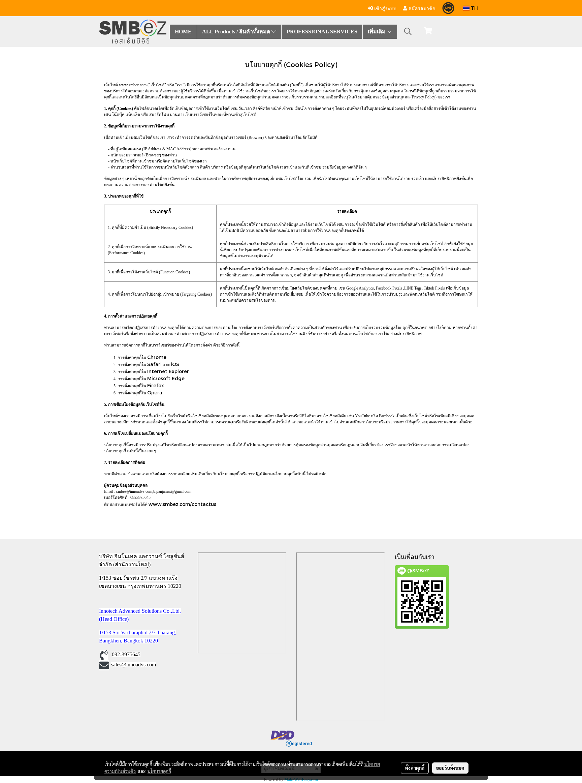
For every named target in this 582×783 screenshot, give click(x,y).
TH (474, 8)
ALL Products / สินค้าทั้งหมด (236, 31)
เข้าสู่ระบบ (384, 7)
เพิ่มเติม (377, 31)
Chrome (156, 357)
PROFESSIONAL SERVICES (322, 31)
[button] (407, 31)
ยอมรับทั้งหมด (450, 768)
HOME (183, 31)
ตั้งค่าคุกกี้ (414, 768)
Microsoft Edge (166, 378)
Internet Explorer (168, 371)
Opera (154, 392)
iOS (175, 364)
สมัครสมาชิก (421, 7)
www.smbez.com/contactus (182, 504)
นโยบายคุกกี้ (159, 771)
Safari (154, 364)
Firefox (155, 385)
